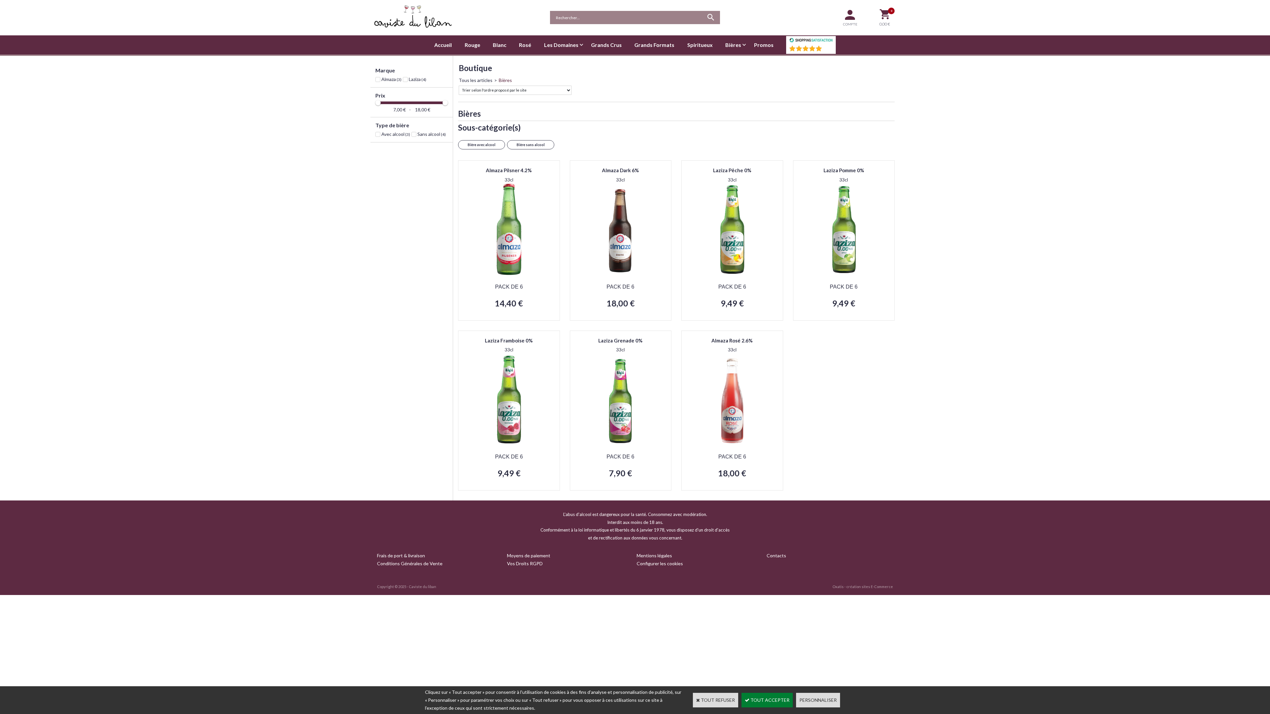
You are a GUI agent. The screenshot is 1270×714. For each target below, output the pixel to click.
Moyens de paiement (528, 555)
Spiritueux (700, 45)
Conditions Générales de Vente (410, 563)
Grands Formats (654, 45)
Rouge (472, 45)
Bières (733, 45)
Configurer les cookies (660, 563)
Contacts (776, 555)
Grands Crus (606, 45)
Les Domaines (561, 45)
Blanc (499, 45)
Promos (764, 45)
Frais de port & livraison (401, 555)
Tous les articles (475, 80)
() (828, 50)
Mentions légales (654, 555)
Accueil (443, 45)
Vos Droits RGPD (525, 563)
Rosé (525, 45)
